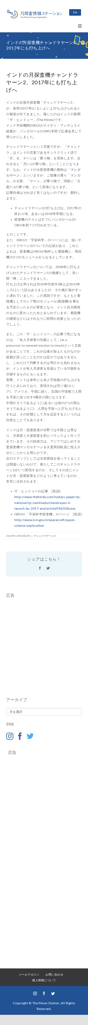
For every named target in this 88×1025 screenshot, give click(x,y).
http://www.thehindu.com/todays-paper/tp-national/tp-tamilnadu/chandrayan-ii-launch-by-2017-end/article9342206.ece (47, 502)
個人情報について (44, 980)
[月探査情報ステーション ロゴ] (34, 11)
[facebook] (44, 993)
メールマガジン (29, 974)
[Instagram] (10, 736)
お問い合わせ (54, 974)
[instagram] (35, 993)
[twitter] (53, 993)
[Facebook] (20, 736)
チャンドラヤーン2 (45, 535)
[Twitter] (30, 736)
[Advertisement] (44, 647)
